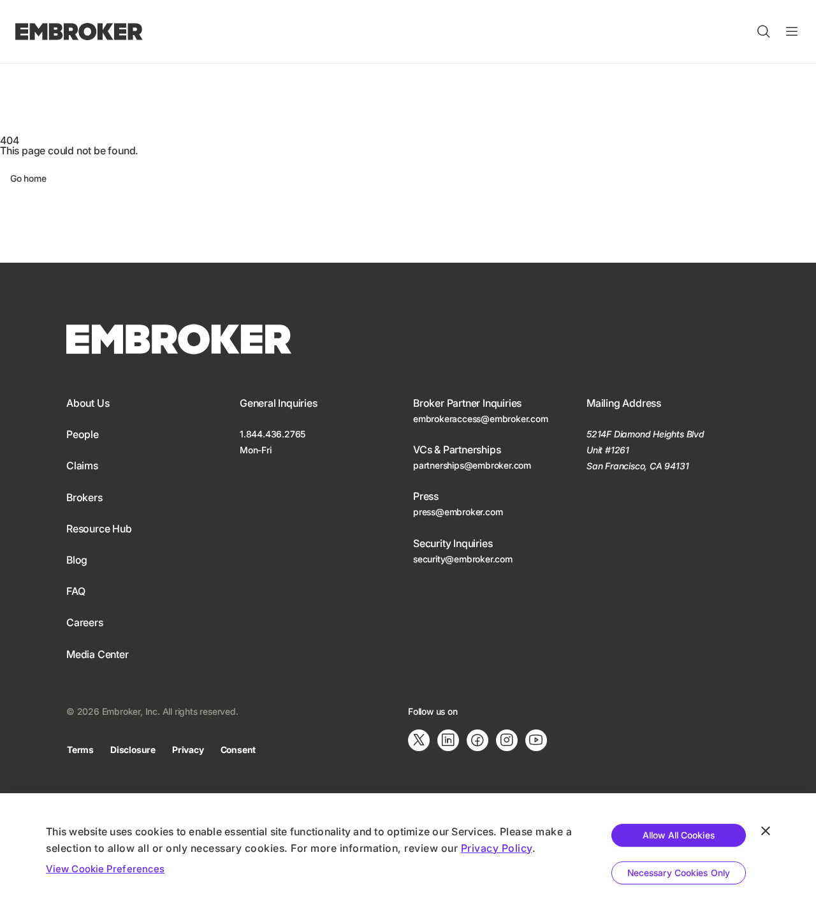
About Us (87, 403)
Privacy (188, 749)
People (82, 434)
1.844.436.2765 (272, 433)
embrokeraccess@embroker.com (480, 418)
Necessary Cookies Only (678, 872)
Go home (28, 178)
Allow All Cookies (679, 835)
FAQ (75, 591)
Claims (82, 465)
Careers (84, 622)
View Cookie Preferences (105, 869)
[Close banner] (765, 830)
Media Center (97, 654)
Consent (238, 749)
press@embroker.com (457, 511)
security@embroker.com (463, 558)
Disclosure (133, 749)
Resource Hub (99, 528)
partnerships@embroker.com (472, 465)
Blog (76, 559)
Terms (80, 749)
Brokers (84, 497)
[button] (764, 32)
